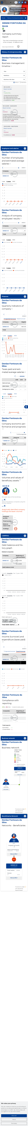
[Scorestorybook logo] (2, 2)
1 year (4, 335)
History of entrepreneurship (15, 18)
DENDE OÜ (6, 176)
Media (3, 18)
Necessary (14, 1123)
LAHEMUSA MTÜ (7, 721)
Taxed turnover (21, 318)
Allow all (14, 1115)
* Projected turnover (10, 318)
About (14, 1119)
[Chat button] (19, 2)
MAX (15, 335)
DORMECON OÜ (7, 564)
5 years (10, 335)
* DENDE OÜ (6, 440)
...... (3, 514)
